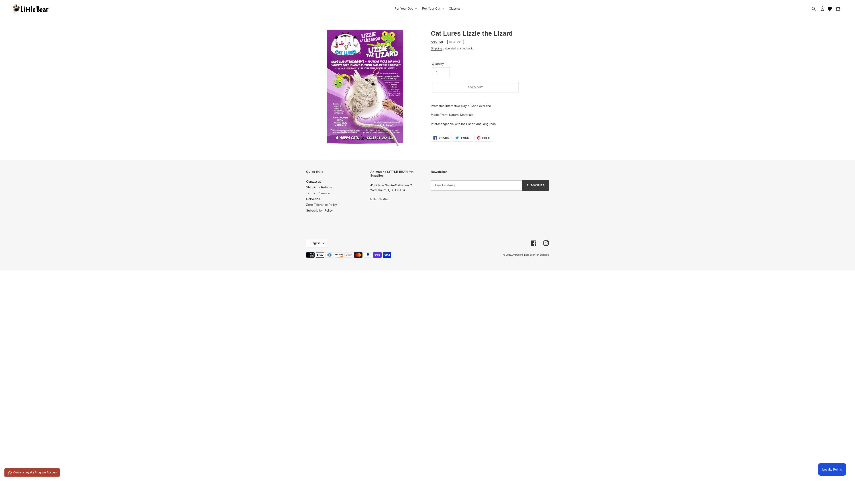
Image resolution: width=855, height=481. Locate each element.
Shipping (436, 48)
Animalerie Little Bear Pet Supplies (530, 254)
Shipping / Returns (319, 187)
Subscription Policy (319, 210)
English (315, 243)
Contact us (313, 181)
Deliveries (313, 199)
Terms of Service (318, 193)
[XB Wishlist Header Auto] (830, 8)
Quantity (438, 63)
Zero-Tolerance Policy (321, 204)
